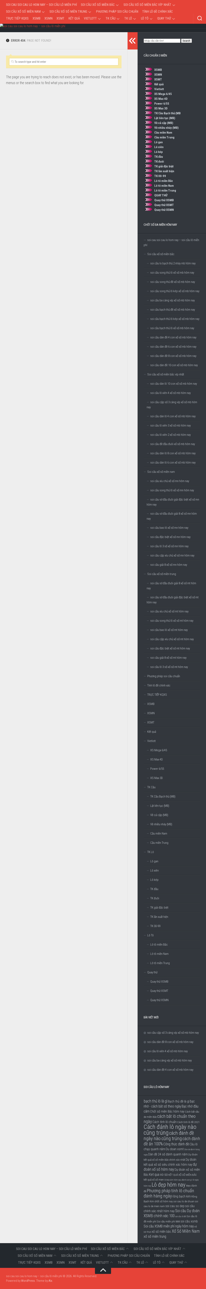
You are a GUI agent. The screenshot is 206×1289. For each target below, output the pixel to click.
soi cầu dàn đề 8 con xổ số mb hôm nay (173, 356)
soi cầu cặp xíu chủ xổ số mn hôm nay (172, 555)
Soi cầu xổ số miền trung (68, 11)
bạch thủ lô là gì (155, 1101)
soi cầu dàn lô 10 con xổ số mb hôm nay (173, 383)
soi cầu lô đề (180, 1216)
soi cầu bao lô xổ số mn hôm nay (169, 528)
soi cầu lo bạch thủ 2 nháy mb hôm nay (173, 263)
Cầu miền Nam (163, 132)
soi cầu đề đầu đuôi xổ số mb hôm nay (172, 444)
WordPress (28, 1281)
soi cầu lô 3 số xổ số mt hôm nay (169, 667)
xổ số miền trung (155, 1236)
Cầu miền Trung (164, 137)
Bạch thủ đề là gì (178, 1101)
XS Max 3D (161, 108)
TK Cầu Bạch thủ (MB (167, 113)
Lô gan (158, 142)
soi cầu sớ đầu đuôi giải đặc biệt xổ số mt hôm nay (173, 600)
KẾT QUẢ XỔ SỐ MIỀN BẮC (182, 1174)
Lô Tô (144, 18)
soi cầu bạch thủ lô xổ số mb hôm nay (172, 328)
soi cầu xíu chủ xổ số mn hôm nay (169, 481)
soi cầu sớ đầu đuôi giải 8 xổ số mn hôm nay (172, 516)
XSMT (60, 18)
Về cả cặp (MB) (163, 123)
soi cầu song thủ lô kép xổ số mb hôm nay (174, 291)
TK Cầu (110, 18)
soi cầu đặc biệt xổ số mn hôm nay (170, 537)
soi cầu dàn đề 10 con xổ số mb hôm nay (174, 365)
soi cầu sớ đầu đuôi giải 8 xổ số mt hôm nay (171, 585)
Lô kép (158, 152)
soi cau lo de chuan (183, 1201)
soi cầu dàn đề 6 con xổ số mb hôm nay (173, 346)
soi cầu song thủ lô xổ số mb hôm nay (172, 272)
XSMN (48, 18)
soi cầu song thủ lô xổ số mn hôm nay (172, 490)
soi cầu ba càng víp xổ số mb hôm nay (172, 300)
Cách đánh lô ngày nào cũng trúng (170, 1129)
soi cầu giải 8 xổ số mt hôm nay (168, 657)
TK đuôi (159, 161)
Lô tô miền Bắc (163, 181)
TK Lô (128, 18)
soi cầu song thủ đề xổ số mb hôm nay (172, 282)
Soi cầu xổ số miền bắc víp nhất (147, 5)
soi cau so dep (174, 1206)
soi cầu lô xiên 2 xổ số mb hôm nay (170, 435)
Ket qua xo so (158, 1175)
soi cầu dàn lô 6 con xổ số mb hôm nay (173, 462)
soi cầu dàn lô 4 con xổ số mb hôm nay (173, 416)
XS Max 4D (161, 99)
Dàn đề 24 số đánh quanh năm (168, 1154)
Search (186, 40)
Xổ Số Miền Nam (186, 1231)
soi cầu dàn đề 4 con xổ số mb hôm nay (173, 337)
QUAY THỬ (160, 195)
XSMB (36, 18)
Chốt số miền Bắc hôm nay (167, 1111)
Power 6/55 (161, 103)
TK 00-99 (160, 176)
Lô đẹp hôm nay (168, 1184)
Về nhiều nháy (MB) (166, 128)
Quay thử (164, 18)
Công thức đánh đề (176, 1144)
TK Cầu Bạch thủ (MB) (162, 796)
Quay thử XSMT (164, 205)
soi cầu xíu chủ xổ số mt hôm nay (169, 611)
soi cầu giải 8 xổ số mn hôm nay (168, 565)
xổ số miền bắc (161, 1231)
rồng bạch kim (181, 1196)
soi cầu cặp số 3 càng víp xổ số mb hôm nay (172, 404)
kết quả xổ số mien (154, 1179)
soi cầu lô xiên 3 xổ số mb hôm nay (170, 425)
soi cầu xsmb (189, 1221)
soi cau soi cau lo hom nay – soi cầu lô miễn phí (41, 5)
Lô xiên (159, 147)
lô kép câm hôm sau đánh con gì (178, 1180)
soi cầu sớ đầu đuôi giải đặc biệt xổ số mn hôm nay (173, 502)
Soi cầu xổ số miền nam (23, 11)
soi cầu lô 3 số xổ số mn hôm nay (169, 546)
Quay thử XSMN (164, 210)
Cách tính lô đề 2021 (188, 1122)
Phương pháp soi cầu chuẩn (117, 11)
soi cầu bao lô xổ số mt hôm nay (169, 630)
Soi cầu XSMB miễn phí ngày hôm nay (169, 1226)
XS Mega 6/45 (163, 94)
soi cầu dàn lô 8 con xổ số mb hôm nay (173, 453)
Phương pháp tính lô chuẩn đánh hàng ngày (169, 1193)
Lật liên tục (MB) (164, 118)
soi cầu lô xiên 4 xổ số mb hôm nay (170, 393)
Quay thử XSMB (164, 200)
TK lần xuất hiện (164, 171)
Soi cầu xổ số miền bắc (98, 5)
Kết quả (74, 18)
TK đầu (158, 157)
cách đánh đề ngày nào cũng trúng (169, 1135)
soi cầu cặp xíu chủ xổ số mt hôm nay (172, 639)
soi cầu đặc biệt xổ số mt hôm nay (170, 648)
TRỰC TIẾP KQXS (17, 18)
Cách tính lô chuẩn (164, 1122)
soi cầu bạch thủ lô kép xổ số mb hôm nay (174, 319)
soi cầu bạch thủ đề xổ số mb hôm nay (172, 309)
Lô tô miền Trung (165, 190)
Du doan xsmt (175, 1149)
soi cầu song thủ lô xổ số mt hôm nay (171, 620)
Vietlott (90, 18)
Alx (50, 1281)
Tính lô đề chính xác (157, 11)
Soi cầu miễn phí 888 (168, 1221)
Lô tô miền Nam (164, 186)
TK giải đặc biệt (164, 166)
